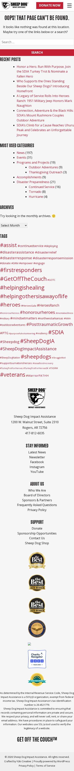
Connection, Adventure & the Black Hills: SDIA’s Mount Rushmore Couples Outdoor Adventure (45, 115)
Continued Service (41, 187)
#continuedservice (30, 246)
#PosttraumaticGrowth (49, 324)
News (21, 153)
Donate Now (49, 5)
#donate (5, 263)
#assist (8, 245)
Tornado (35, 192)
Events (21, 157)
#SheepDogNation (10, 357)
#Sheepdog (9, 341)
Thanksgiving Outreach (45, 172)
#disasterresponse (16, 257)
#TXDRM (53, 368)
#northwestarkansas (50, 318)
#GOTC (51, 280)
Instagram (37, 467)
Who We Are (37, 490)
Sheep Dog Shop (37, 543)
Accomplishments (29, 177)
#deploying (51, 246)
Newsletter (37, 457)
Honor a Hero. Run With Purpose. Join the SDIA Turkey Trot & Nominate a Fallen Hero (44, 71)
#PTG (4, 333)
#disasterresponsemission (53, 258)
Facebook (37, 462)
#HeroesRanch (48, 305)
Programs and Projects (33, 162)
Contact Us (37, 538)
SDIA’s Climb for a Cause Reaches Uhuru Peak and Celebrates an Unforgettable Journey (45, 130)
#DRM (14, 263)
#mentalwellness (64, 313)
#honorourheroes (37, 312)
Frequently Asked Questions (37, 505)
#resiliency (41, 333)
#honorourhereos (9, 313)
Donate (37, 528)
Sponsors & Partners (37, 500)
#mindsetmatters (23, 318)
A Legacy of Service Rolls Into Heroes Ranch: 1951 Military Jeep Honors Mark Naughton (44, 101)
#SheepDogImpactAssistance (28, 348)
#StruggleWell (59, 357)
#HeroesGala (28, 305)
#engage (39, 263)
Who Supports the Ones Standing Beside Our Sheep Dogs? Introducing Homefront (43, 86)
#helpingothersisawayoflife (34, 296)
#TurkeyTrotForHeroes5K (35, 368)
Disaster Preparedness (33, 182)
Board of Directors (37, 495)
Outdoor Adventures (43, 167)
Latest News (37, 452)
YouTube (37, 472)
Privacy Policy (37, 510)
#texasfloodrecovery (43, 363)
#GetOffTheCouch (23, 278)
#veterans (12, 374)
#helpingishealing (22, 287)
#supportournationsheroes (16, 363)
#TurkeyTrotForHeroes (11, 368)
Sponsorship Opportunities (37, 533)
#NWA (67, 318)
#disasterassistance (17, 252)
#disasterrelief (46, 252)
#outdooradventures (12, 325)
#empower (26, 263)
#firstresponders (21, 270)
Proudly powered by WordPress (52, 761)
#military (4, 318)
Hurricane (36, 197)
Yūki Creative (24, 761)
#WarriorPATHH (37, 375)
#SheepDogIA (37, 341)
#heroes (10, 304)
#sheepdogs (36, 356)
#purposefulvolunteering (22, 333)
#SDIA (56, 332)
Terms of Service (45, 765)
